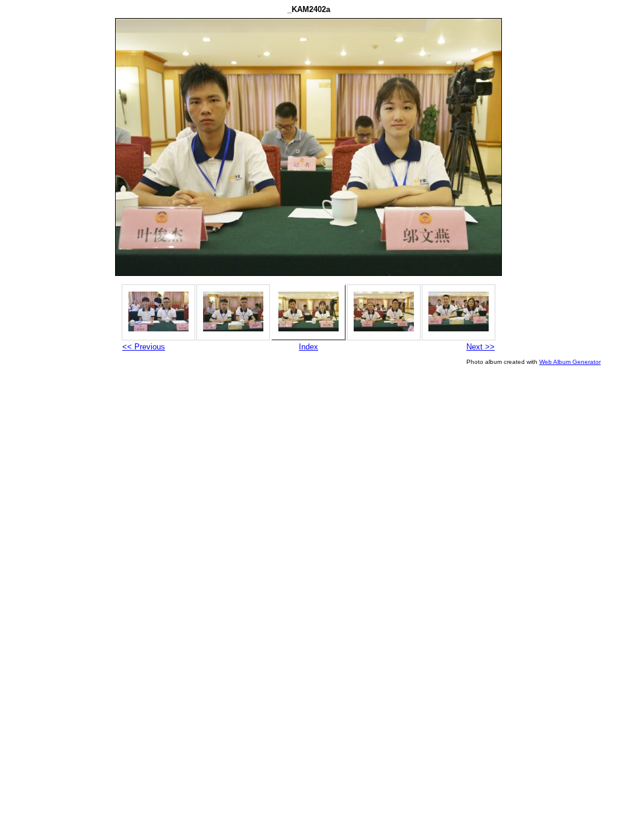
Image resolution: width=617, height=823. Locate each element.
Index (308, 346)
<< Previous (143, 346)
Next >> (480, 346)
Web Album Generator (570, 361)
